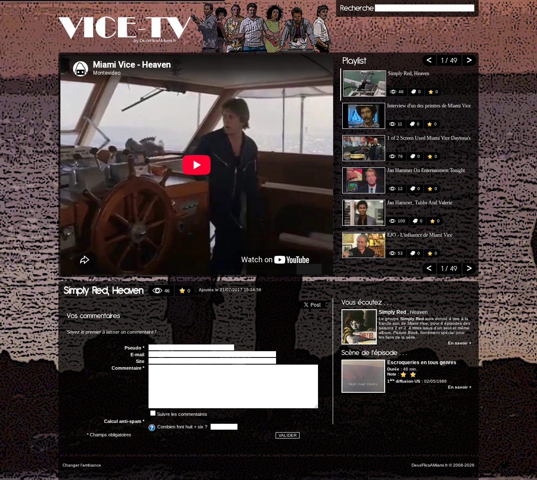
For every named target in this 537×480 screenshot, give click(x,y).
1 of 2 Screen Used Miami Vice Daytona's (429, 138)
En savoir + (460, 343)
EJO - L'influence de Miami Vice (419, 235)
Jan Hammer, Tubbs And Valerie (419, 203)
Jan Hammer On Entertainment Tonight (426, 170)
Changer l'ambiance (82, 465)
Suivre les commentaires (182, 414)
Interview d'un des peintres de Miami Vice (429, 106)
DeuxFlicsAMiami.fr (158, 40)
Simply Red (392, 312)
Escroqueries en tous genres (421, 362)
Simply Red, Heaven (408, 73)
